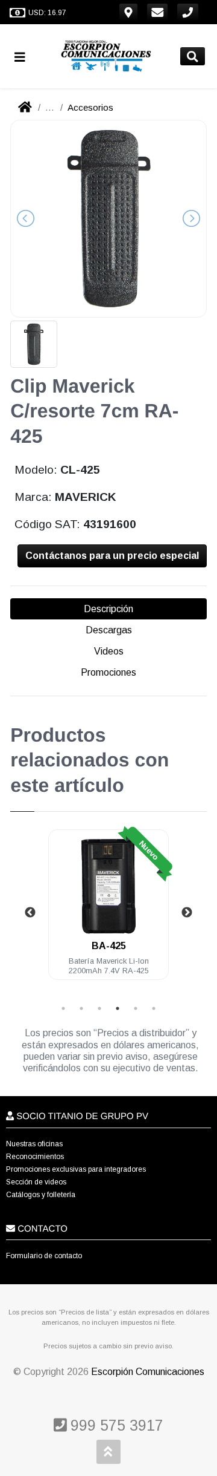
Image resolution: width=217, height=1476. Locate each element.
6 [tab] (154, 1008)
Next (187, 913)
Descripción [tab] (108, 609)
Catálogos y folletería (40, 1194)
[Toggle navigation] (24, 56)
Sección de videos (36, 1182)
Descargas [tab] (109, 630)
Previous (30, 913)
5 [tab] (136, 1008)
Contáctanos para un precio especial (112, 555)
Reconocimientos (35, 1156)
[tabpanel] (108, 911)
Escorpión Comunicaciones (147, 1372)
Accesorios (90, 107)
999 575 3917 (114, 1425)
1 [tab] (63, 1008)
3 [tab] (99, 1008)
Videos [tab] (109, 651)
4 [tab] (118, 1008)
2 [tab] (81, 1008)
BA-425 (109, 946)
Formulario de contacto (44, 1256)
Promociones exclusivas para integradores (76, 1169)
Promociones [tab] (108, 672)
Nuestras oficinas (34, 1144)
